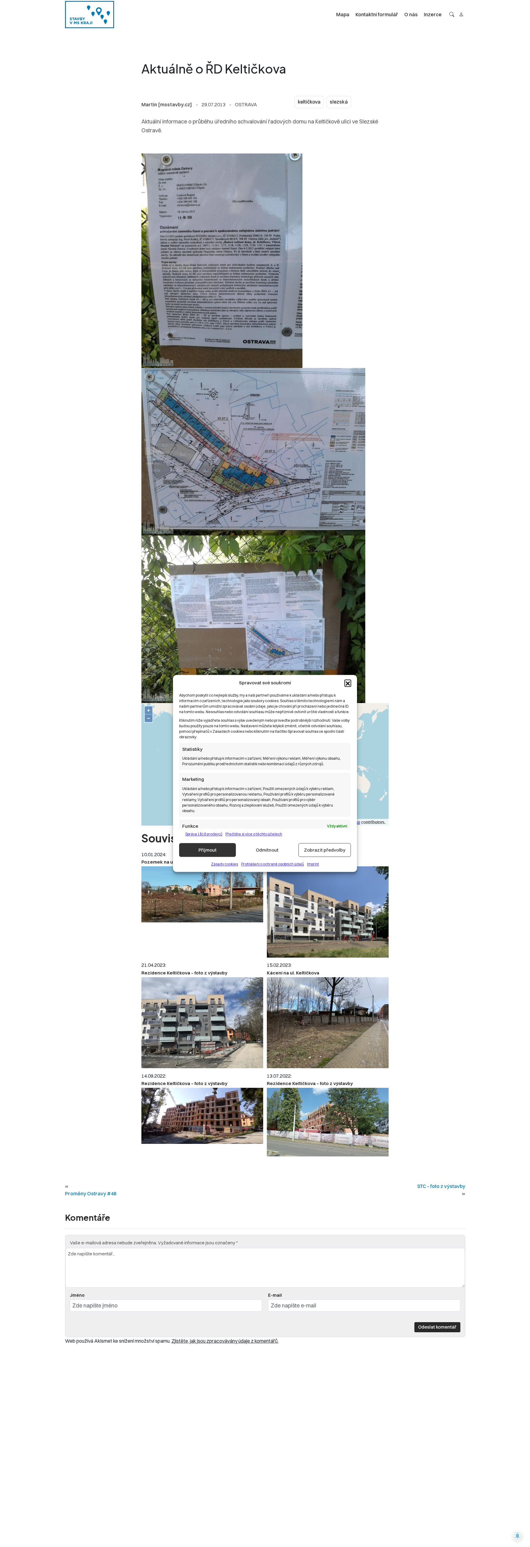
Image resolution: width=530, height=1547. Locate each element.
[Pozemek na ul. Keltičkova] (202, 894)
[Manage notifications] (517, 1536)
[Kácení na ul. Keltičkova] (328, 1023)
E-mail (275, 1295)
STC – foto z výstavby (441, 1186)
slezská (339, 102)
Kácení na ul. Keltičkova (293, 973)
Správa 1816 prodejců (203, 834)
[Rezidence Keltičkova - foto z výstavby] (328, 912)
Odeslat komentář (437, 1327)
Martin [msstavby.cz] (166, 104)
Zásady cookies (224, 864)
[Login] (461, 14)
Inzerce (433, 14)
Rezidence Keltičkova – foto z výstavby (184, 973)
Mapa (342, 14)
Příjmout (207, 850)
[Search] (452, 14)
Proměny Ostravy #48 (90, 1193)
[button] (348, 683)
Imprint (313, 864)
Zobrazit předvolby (324, 850)
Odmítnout (267, 850)
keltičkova (309, 102)
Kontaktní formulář (376, 14)
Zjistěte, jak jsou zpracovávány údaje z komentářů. (224, 1341)
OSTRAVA (246, 104)
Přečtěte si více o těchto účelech (253, 834)
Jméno (77, 1295)
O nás (411, 14)
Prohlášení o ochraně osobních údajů (272, 864)
